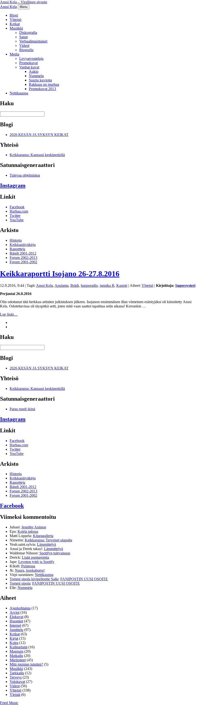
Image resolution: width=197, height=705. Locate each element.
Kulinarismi (18, 647)
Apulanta (61, 285)
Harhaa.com (19, 211)
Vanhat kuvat (29, 67)
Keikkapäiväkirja (23, 245)
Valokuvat (17, 682)
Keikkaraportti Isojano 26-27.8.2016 (59, 273)
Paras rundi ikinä (22, 409)
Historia (16, 240)
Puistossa (28, 566)
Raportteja (17, 249)
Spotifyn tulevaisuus (54, 553)
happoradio (89, 285)
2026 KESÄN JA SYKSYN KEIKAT (39, 135)
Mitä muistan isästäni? (26, 664)
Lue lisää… (9, 314)
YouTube (17, 220)
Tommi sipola (20, 583)
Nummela (36, 76)
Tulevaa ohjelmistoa (25, 175)
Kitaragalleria (43, 536)
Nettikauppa (19, 93)
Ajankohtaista (20, 608)
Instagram (12, 185)
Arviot (14, 612)
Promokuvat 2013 (42, 89)
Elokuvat (16, 617)
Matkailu (16, 656)
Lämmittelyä (46, 544)
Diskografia (28, 33)
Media (14, 54)
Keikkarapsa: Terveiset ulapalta (48, 540)
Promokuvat (28, 63)
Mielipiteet (18, 660)
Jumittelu (16, 630)
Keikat (15, 24)
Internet (15, 625)
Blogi (14, 15)
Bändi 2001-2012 (23, 253)
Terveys (16, 677)
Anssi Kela (8, 7)
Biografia (26, 50)
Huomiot (16, 621)
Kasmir (121, 285)
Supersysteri (185, 285)
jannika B (107, 285)
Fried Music (9, 703)
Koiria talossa (28, 531)
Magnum (16, 651)
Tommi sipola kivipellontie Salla (34, 579)
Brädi (74, 285)
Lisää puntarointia (35, 557)
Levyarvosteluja (31, 58)
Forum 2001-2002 (23, 262)
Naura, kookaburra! (30, 570)
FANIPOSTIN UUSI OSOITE (84, 579)
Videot (24, 45)
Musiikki (16, 28)
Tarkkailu (17, 673)
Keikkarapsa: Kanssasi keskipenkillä (37, 155)
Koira (14, 643)
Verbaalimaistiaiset (33, 41)
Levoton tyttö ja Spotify (36, 562)
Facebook (17, 207)
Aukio (33, 71)
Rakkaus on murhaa (44, 84)
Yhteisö (15, 20)
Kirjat (14, 638)
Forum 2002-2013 (23, 258)
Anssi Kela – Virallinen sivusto (23, 2)
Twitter (15, 216)
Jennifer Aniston (33, 527)
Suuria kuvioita (40, 80)
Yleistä (15, 695)
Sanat (23, 37)
